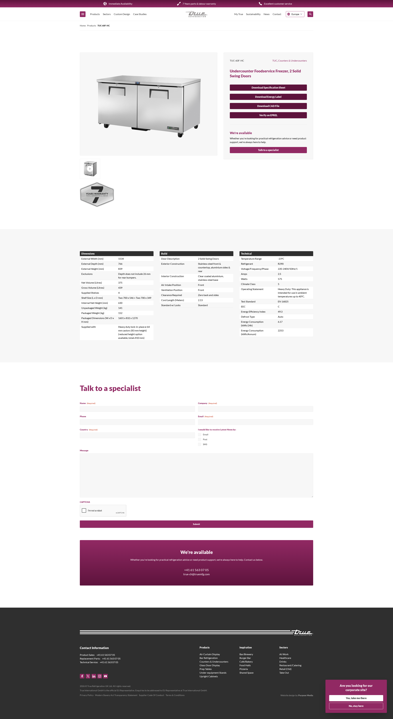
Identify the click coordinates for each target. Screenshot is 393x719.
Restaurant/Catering (290, 665)
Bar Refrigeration (209, 657)
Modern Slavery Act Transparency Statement (116, 695)
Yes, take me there (356, 698)
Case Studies (140, 14)
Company (207, 403)
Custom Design (122, 14)
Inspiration (245, 647)
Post (205, 439)
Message (84, 450)
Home (83, 25)
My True (238, 14)
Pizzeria (243, 668)
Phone (83, 416)
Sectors (107, 14)
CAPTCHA (85, 502)
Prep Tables (206, 668)
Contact (277, 14)
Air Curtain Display (210, 654)
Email (205, 416)
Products (95, 14)
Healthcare (285, 657)
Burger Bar (245, 657)
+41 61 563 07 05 (196, 570)
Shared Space (246, 672)
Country (89, 429)
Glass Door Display (210, 665)
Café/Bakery (246, 661)
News (267, 14)
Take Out (284, 672)
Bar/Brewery (246, 654)
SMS (205, 444)
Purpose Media (305, 695)
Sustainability (253, 14)
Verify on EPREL (268, 115)
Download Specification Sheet (268, 87)
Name (87, 403)
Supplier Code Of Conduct (151, 695)
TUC (274, 60)
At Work (283, 654)
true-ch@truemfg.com (196, 574)
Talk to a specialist (268, 150)
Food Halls (245, 665)
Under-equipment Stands (213, 672)
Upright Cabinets (209, 676)
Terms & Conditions (175, 695)
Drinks (282, 661)
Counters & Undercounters (292, 60)
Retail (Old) (285, 668)
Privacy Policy (86, 695)
